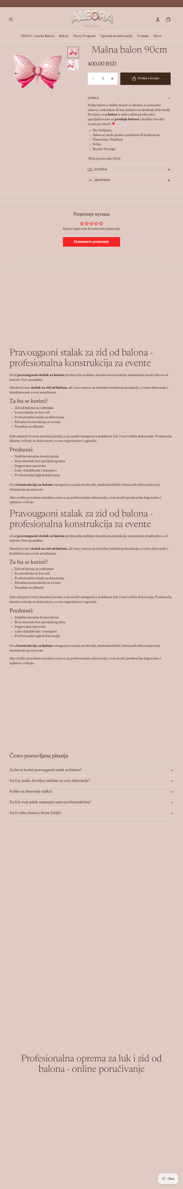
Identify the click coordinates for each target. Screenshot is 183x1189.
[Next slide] (60, 74)
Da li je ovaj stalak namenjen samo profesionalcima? (50, 802)
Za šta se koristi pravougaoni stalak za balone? (46, 770)
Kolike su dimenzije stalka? (31, 791)
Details (93, 98)
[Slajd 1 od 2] (73, 52)
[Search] (11, 19)
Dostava (100, 169)
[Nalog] (157, 19)
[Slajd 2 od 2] (73, 65)
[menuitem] (157, 36)
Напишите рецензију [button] (91, 242)
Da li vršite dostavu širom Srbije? (35, 813)
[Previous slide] (15, 74)
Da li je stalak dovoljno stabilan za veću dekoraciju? (50, 781)
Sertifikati (102, 180)
